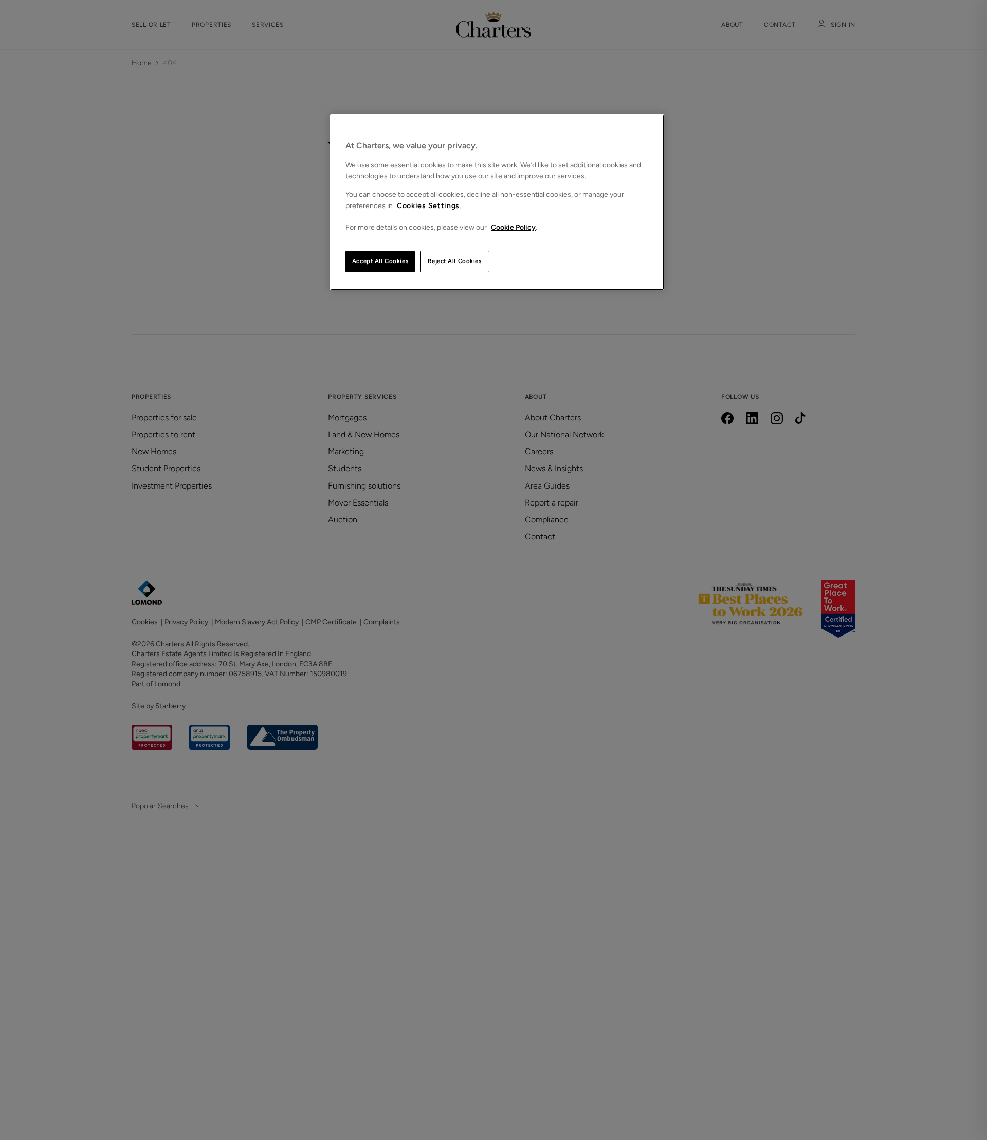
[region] (497, 202)
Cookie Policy (513, 227)
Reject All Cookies (454, 261)
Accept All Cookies (380, 261)
